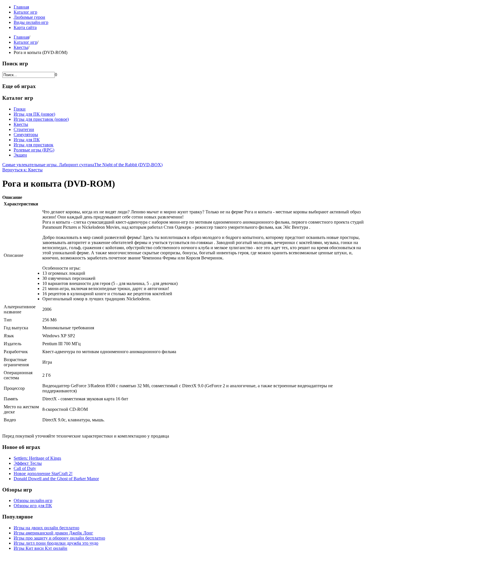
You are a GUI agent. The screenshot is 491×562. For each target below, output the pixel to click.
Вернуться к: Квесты (22, 169)
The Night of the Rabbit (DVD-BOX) (128, 164)
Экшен (20, 155)
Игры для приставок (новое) (41, 119)
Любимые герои (29, 17)
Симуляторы (26, 134)
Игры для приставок (33, 144)
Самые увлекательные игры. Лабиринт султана (48, 164)
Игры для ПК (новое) (34, 114)
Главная (21, 7)
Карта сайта (25, 27)
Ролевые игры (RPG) (34, 149)
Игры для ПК (27, 139)
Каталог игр (25, 12)
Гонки (20, 109)
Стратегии (24, 129)
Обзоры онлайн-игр (33, 500)
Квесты (21, 47)
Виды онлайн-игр (31, 22)
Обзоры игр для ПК (33, 505)
